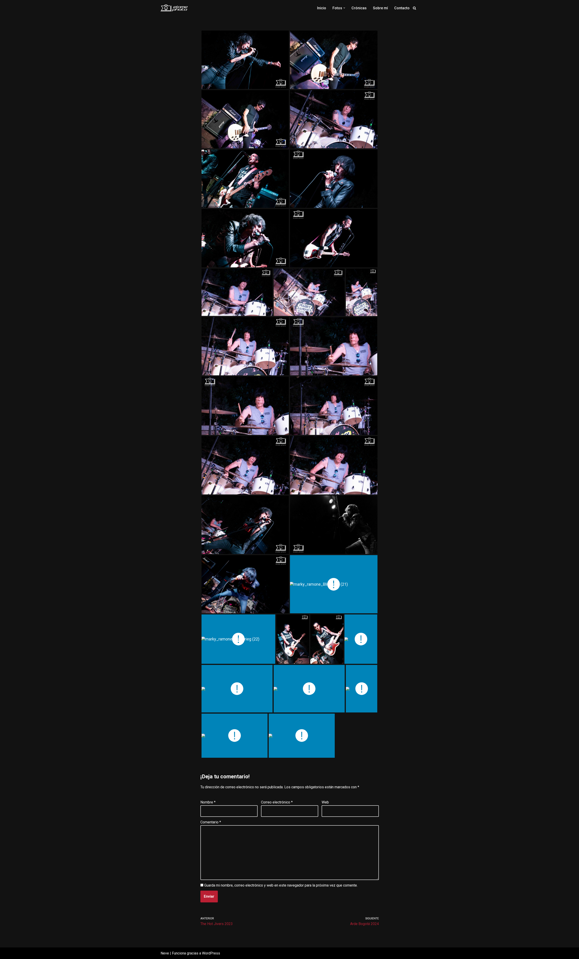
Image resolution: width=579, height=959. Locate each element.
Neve (165, 953)
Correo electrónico (277, 802)
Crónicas (359, 8)
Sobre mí (380, 8)
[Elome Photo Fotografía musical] (174, 8)
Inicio (321, 8)
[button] (344, 8)
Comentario (210, 822)
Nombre (208, 802)
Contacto (402, 8)
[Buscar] (414, 8)
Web (325, 802)
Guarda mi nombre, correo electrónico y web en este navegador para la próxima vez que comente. (281, 885)
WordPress (211, 953)
